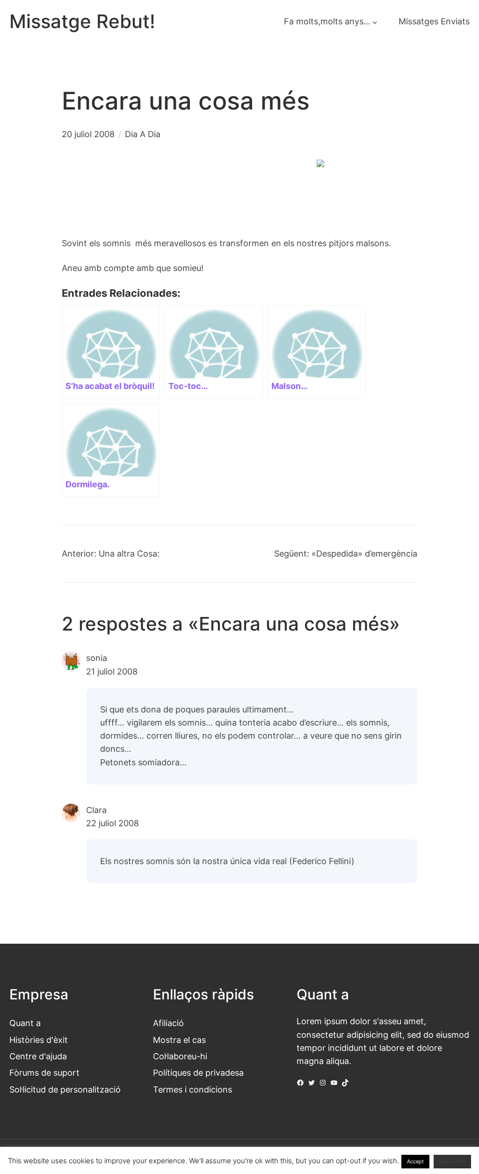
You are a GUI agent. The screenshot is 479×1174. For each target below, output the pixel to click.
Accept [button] (415, 1161)
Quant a (25, 1023)
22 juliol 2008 (112, 823)
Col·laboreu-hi (180, 1056)
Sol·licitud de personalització (65, 1089)
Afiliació (168, 1023)
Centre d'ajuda (38, 1056)
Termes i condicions (192, 1089)
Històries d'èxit (38, 1040)
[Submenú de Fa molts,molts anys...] (374, 21)
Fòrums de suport (44, 1073)
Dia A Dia (142, 134)
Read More (452, 1161)
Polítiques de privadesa (198, 1073)
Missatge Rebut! (82, 21)
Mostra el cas (179, 1040)
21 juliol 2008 (112, 671)
